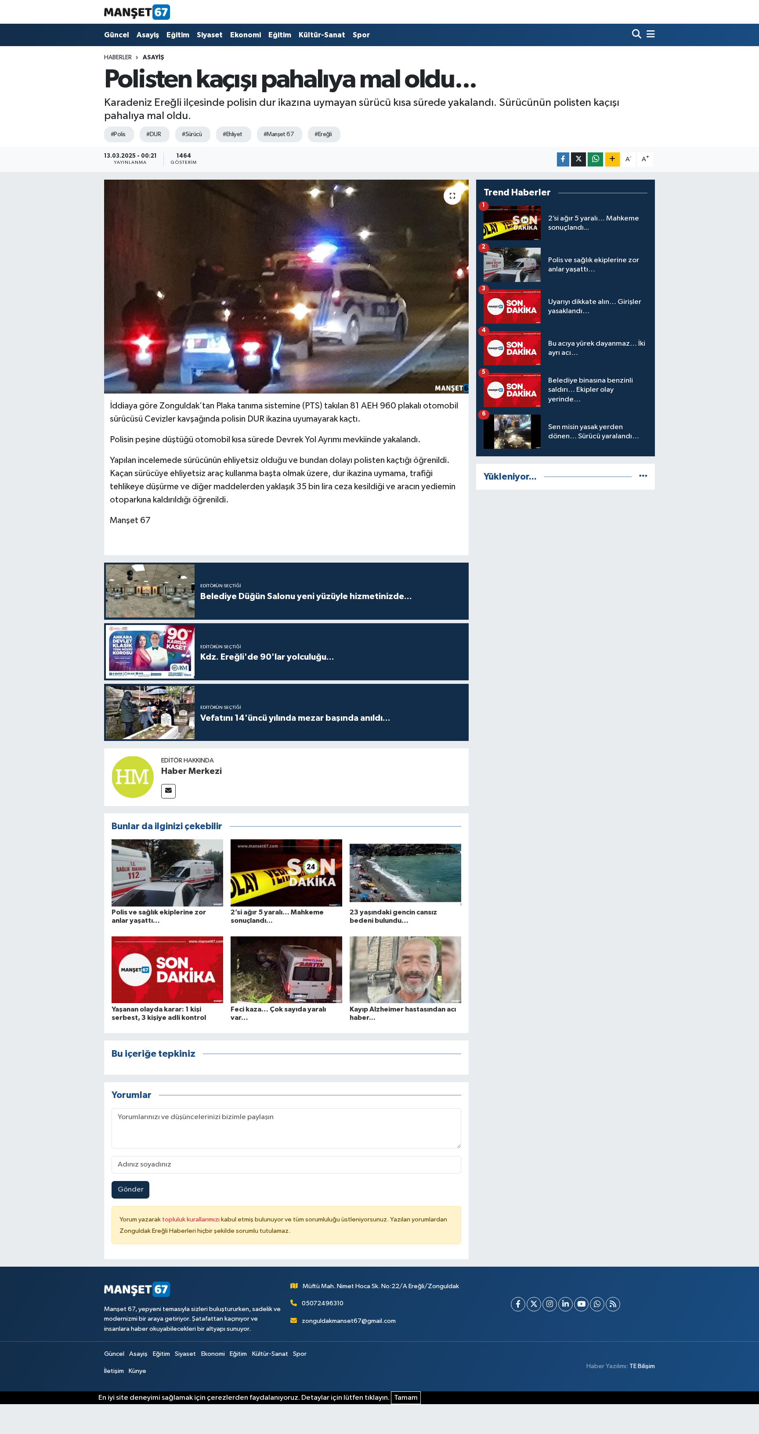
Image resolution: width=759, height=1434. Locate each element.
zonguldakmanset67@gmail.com (349, 1321)
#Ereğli (323, 134)
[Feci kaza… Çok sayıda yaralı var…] (286, 969)
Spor (361, 35)
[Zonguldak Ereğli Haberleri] (137, 12)
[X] (534, 1304)
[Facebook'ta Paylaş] (563, 159)
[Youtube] (581, 1304)
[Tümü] (643, 476)
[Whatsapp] (597, 1304)
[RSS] (613, 1304)
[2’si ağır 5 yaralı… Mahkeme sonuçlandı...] (286, 873)
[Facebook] (518, 1304)
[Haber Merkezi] (133, 776)
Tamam (406, 1397)
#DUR (153, 134)
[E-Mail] (168, 791)
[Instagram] (549, 1304)
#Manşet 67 (278, 134)
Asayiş (148, 35)
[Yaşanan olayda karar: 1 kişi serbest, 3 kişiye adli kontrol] (167, 969)
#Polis (118, 134)
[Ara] (637, 34)
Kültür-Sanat (322, 35)
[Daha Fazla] (612, 159)
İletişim (114, 1371)
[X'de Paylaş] (578, 159)
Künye (137, 1371)
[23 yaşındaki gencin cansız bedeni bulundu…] (405, 873)
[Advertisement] (565, 558)
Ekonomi (245, 35)
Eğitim (177, 35)
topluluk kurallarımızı (191, 1219)
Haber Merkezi (191, 771)
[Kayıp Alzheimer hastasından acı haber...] (405, 969)
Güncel (116, 35)
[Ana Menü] (649, 34)
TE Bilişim (642, 1366)
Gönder (131, 1189)
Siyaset (210, 35)
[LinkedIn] (565, 1304)
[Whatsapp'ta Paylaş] (595, 159)
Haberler (118, 57)
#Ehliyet (232, 134)
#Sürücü (192, 134)
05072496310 (322, 1303)
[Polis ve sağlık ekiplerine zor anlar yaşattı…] (167, 873)
